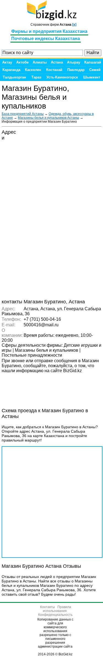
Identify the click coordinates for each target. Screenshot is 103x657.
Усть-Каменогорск (62, 77)
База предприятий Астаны (23, 114)
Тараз (36, 77)
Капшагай (92, 62)
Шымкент (91, 77)
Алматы (40, 62)
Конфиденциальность (55, 615)
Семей (95, 70)
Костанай (54, 70)
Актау (7, 62)
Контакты (47, 607)
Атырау (73, 62)
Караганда (11, 70)
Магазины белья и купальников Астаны (48, 118)
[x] (74, 25)
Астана (57, 62)
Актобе (22, 62)
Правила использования (57, 609)
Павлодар (76, 70)
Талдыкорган (14, 77)
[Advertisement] (46, 387)
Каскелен (33, 70)
